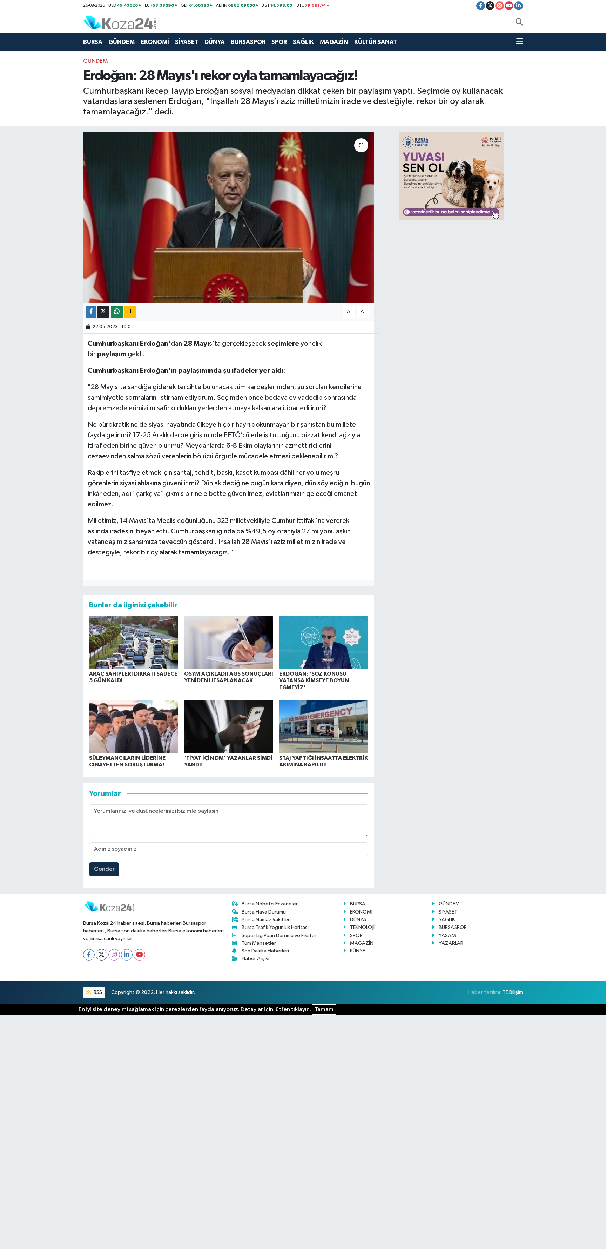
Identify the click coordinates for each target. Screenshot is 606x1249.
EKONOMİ (155, 42)
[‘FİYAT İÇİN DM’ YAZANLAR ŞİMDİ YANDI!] (228, 727)
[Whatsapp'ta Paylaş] (117, 312)
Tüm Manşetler (259, 943)
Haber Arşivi (255, 958)
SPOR (279, 42)
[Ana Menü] (519, 42)
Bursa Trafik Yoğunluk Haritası (275, 927)
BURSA (92, 42)
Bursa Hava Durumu (264, 912)
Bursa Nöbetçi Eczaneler (270, 903)
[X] (101, 955)
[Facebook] (89, 955)
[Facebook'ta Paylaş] (91, 312)
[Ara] (519, 22)
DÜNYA (214, 42)
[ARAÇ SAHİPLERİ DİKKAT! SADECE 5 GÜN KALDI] (133, 642)
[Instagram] (114, 955)
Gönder (104, 869)
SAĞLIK (303, 42)
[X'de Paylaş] (103, 312)
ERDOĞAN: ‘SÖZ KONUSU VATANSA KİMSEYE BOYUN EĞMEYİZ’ (314, 680)
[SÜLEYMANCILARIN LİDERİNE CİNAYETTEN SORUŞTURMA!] (133, 727)
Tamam (324, 1009)
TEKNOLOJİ (362, 927)
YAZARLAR (451, 943)
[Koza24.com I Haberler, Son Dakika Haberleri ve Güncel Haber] (120, 22)
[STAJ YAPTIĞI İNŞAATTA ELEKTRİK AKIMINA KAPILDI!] (323, 727)
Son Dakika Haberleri (265, 951)
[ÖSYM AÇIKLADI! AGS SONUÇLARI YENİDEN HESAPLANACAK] (228, 642)
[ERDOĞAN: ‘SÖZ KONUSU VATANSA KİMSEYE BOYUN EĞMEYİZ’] (323, 642)
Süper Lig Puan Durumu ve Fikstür (279, 935)
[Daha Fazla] (130, 312)
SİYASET (186, 42)
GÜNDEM (121, 42)
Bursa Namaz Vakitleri (266, 919)
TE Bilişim (513, 992)
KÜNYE (357, 951)
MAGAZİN (334, 42)
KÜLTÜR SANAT (375, 42)
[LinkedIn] (127, 955)
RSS (97, 992)
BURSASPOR (248, 42)
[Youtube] (139, 955)
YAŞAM (447, 935)
